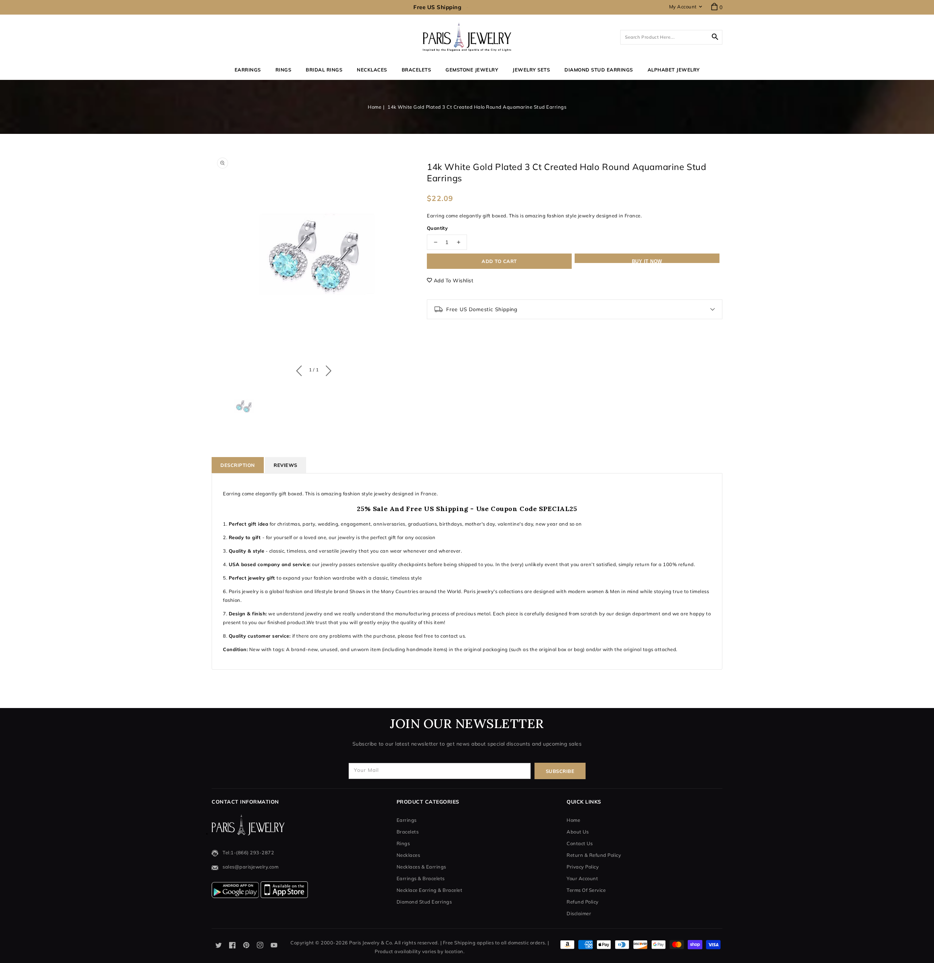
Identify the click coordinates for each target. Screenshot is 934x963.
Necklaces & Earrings (421, 867)
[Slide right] (326, 369)
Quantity (437, 228)
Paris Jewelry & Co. (371, 942)
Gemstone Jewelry (471, 70)
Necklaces (372, 70)
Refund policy (583, 902)
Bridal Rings (324, 70)
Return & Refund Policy (594, 855)
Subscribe (560, 771)
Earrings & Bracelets (421, 878)
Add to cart (499, 261)
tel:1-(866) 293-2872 (248, 852)
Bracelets (416, 70)
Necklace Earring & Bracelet (430, 890)
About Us (577, 832)
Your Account (582, 878)
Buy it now (647, 261)
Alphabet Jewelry (674, 70)
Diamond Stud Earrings (424, 902)
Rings (283, 70)
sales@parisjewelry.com (250, 867)
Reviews (285, 465)
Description (237, 465)
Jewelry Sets (531, 70)
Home (374, 107)
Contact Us (580, 843)
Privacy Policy (583, 867)
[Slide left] (300, 369)
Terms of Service (586, 890)
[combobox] (671, 37)
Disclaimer (579, 913)
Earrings (248, 70)
